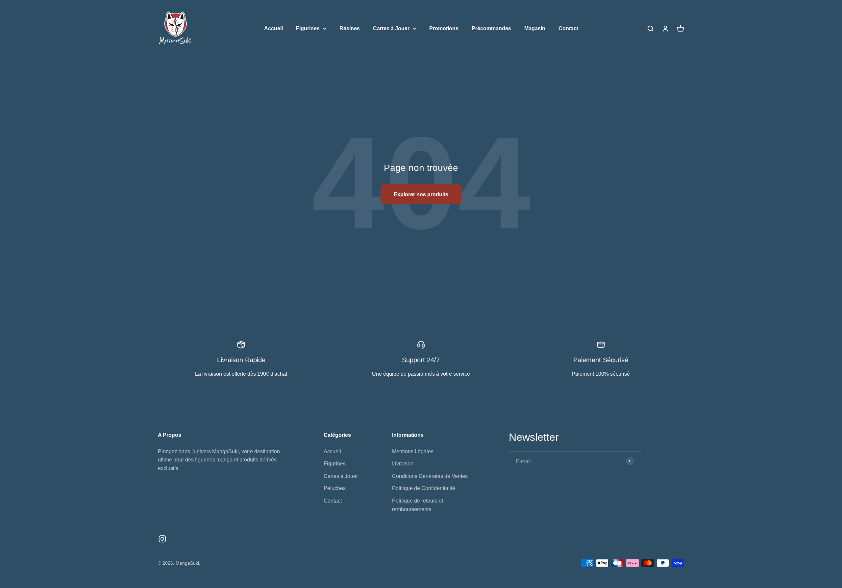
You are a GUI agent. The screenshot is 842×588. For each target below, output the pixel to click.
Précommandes (491, 28)
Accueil (273, 28)
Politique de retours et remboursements (417, 505)
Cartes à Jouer (391, 28)
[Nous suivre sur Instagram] (162, 538)
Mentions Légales (412, 451)
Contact (568, 28)
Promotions (443, 28)
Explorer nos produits (421, 194)
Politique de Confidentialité (423, 488)
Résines (349, 28)
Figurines (308, 28)
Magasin (534, 28)
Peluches (335, 488)
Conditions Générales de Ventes (430, 476)
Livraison (402, 463)
